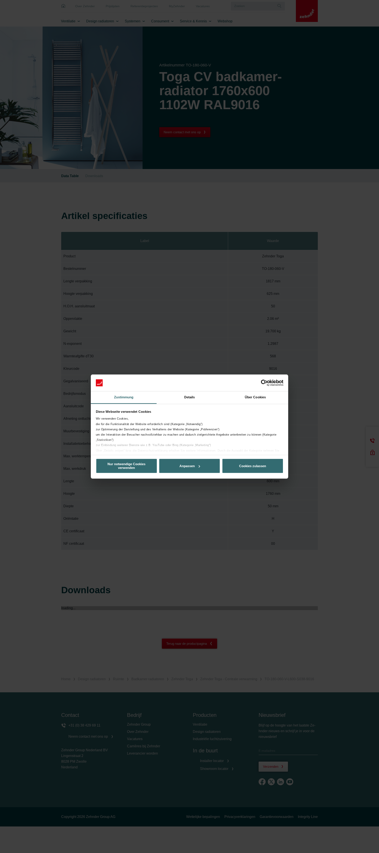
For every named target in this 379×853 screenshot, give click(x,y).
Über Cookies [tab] (255, 397)
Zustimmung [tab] (124, 397)
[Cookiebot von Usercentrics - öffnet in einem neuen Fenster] (264, 382)
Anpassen (187, 466)
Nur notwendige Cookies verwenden (126, 466)
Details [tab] (189, 397)
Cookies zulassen (252, 466)
